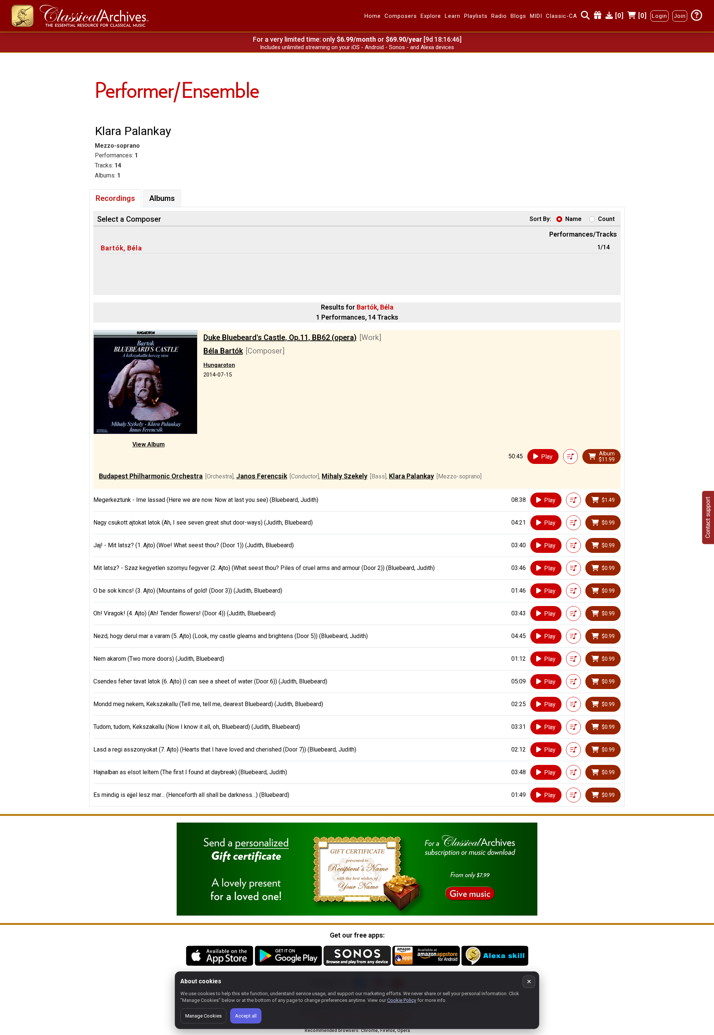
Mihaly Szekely (344, 476)
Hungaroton (219, 365)
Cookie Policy (401, 1000)
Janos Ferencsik (261, 476)
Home (372, 16)
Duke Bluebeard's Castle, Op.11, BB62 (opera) (280, 337)
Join (680, 16)
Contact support (707, 517)
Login (659, 16)
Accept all (246, 1016)
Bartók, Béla (121, 248)
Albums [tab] (162, 198)
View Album (148, 444)
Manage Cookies (203, 1016)
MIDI (536, 16)
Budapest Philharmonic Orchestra (151, 476)
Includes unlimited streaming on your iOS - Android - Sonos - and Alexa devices (357, 47)
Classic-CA (561, 16)
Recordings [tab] (115, 198)
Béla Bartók (223, 350)
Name (573, 218)
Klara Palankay (411, 476)
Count (606, 218)
